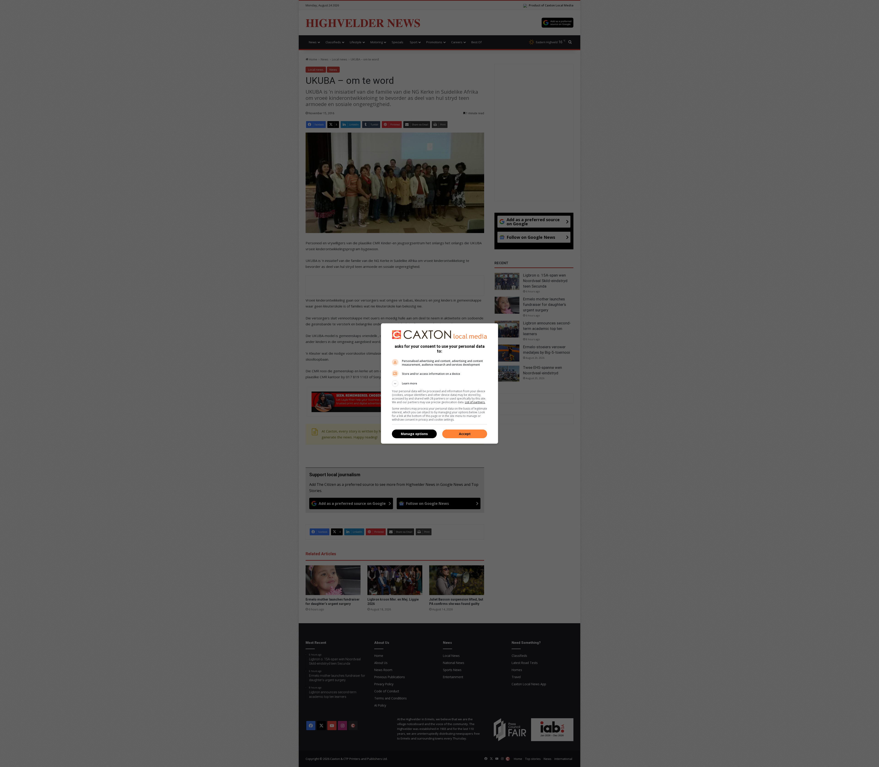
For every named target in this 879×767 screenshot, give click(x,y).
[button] (439, 383)
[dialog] (439, 383)
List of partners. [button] (475, 402)
